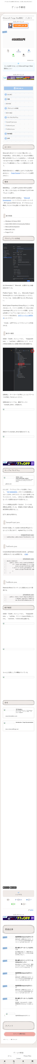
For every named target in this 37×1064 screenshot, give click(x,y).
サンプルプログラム (12, 117)
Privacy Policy (27, 1056)
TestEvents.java (10, 125)
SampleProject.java (11, 122)
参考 (8, 138)
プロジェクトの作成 (12, 108)
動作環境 (8, 103)
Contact (18, 1058)
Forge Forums (15, 173)
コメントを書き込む (19, 1033)
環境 (8, 99)
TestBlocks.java (10, 129)
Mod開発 (14, 887)
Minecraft (7, 887)
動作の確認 (9, 113)
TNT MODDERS (12, 492)
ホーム (9, 1056)
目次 (17, 88)
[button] (24, 55)
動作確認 (9, 133)
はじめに (9, 94)
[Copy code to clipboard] (32, 538)
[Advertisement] (18, 811)
